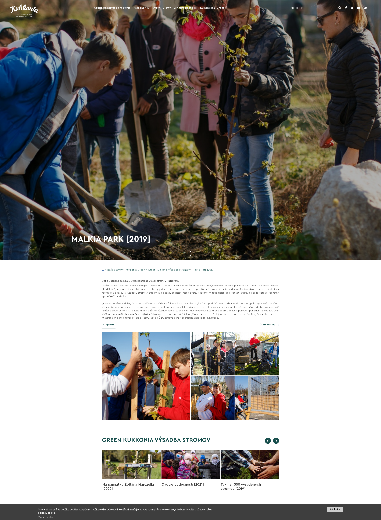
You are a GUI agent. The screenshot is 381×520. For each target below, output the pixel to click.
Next (276, 441)
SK (292, 8)
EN (302, 8)
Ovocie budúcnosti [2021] (123, 484)
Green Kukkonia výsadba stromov (169, 269)
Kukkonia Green (135, 269)
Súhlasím (335, 509)
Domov (103, 270)
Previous (268, 441)
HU (297, 8)
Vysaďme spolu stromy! (240, 484)
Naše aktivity (115, 269)
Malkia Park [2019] (203, 269)
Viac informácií (45, 517)
